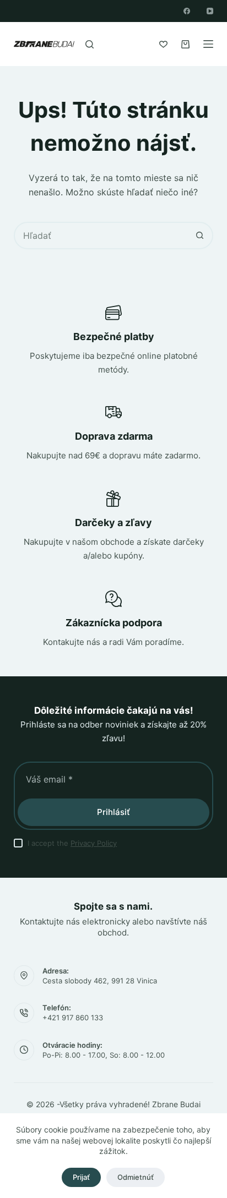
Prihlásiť (113, 812)
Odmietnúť (135, 1177)
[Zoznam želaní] (163, 44)
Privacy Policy (94, 843)
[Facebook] (186, 11)
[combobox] (101, 235)
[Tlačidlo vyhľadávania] (199, 235)
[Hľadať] (89, 44)
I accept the (72, 843)
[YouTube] (210, 11)
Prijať (81, 1177)
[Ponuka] (208, 44)
